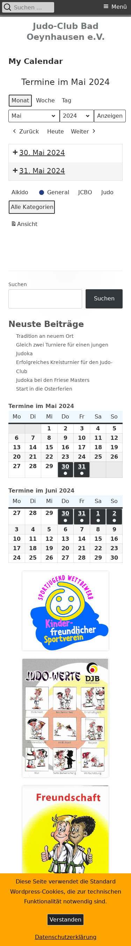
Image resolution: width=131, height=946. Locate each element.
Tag (66, 100)
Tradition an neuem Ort (44, 336)
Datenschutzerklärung (65, 937)
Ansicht (25, 226)
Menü (119, 6)
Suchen (17, 284)
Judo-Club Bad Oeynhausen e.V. (66, 31)
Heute (55, 131)
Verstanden (65, 919)
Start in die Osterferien (44, 389)
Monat (20, 100)
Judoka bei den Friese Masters (52, 380)
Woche (45, 100)
